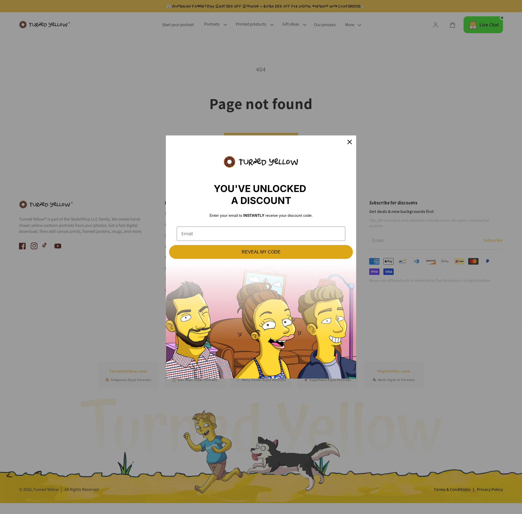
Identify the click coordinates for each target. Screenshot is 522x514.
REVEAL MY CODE (261, 252)
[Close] (349, 141)
